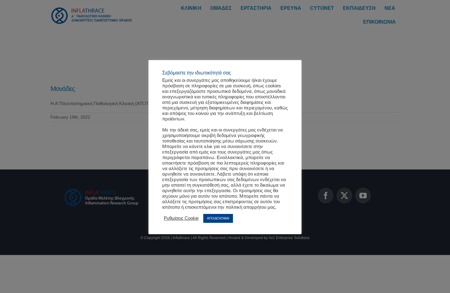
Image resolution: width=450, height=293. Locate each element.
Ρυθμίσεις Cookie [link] (181, 218)
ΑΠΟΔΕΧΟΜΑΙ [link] (218, 218)
